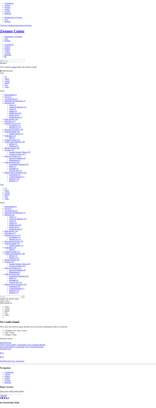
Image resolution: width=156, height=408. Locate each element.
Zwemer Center (12, 31)
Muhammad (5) (14, 160)
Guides (7, 9)
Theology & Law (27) (13, 123)
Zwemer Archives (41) (17, 154)
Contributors (9, 3)
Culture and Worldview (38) (15, 142)
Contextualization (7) (16, 177)
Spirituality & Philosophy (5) (15, 101)
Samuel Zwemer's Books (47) (20, 152)
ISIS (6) (12, 138)
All (6, 77)
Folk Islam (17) (10, 121)
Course (7, 81)
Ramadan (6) (14, 169)
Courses (7, 12)
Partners (7, 22)
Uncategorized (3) (11, 99)
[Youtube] (6, 398)
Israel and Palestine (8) (17, 158)
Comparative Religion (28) (18, 164)
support (14, 67)
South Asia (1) (14, 115)
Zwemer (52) (9, 150)
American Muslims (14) (17, 107)
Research (8, 14)
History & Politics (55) (13, 156)
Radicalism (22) (10, 136)
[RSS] (8, 398)
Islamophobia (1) (11, 95)
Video (7, 87)
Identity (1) (13, 144)
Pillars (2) (12, 166)
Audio (7, 79)
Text (6, 85)
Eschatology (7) (15, 125)
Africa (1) (12, 105)
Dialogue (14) (14, 179)
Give (6, 19)
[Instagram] (2, 398)
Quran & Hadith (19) (12, 132)
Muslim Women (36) (12, 148)
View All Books (18, 361)
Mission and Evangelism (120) (16, 173)
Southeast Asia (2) (15, 117)
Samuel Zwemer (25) (12, 140)
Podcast (7, 7)
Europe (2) (13, 111)
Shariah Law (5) (15, 128)
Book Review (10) (11, 119)
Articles (7, 5)
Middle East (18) (15, 113)
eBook (7, 83)
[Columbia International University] (16, 25)
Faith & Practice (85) (12, 162)
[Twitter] (4, 398)
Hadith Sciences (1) (16, 134)
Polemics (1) (13, 181)
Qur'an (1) (8, 97)
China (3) (12, 109)
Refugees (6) (13, 146)
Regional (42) (10, 103)
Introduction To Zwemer (13, 17)
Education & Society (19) (14, 130)
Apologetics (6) (14, 175)
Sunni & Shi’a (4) (15, 171)
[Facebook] (0, 398)
